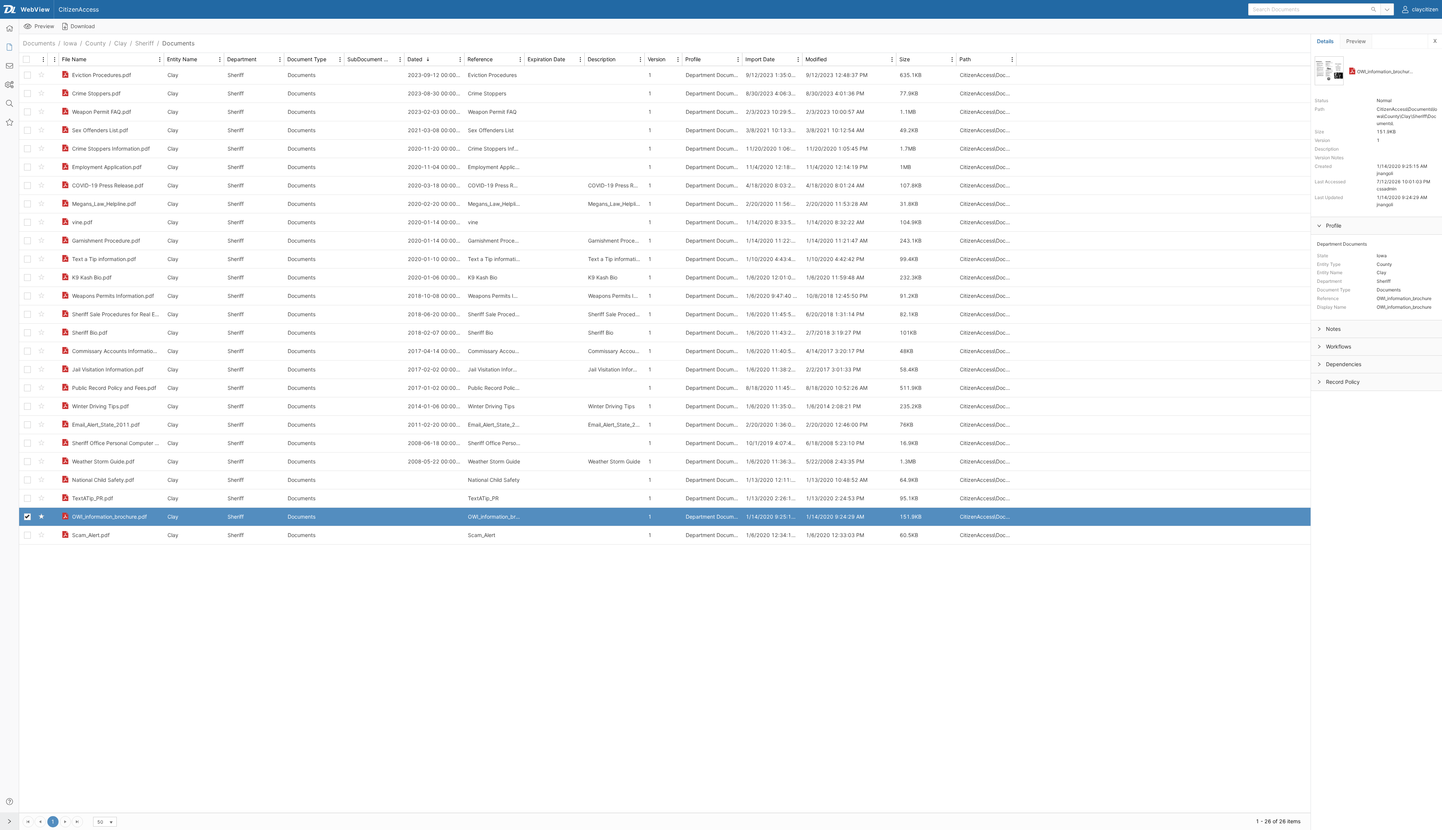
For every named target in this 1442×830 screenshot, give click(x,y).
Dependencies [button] (1343, 364)
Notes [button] (1333, 329)
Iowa (70, 43)
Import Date (760, 59)
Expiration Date (546, 59)
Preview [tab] (1356, 41)
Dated (414, 59)
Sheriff (144, 43)
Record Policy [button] (1343, 382)
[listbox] (105, 822)
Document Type (306, 59)
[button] (9, 84)
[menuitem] (9, 28)
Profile (693, 59)
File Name (74, 59)
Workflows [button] (1338, 346)
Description (601, 59)
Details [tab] (1325, 41)
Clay (120, 43)
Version (656, 59)
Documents (39, 43)
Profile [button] (1333, 225)
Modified (816, 59)
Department (241, 59)
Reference (480, 59)
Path (965, 59)
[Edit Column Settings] (43, 59)
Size (904, 59)
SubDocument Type (370, 59)
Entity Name (182, 59)
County (95, 43)
